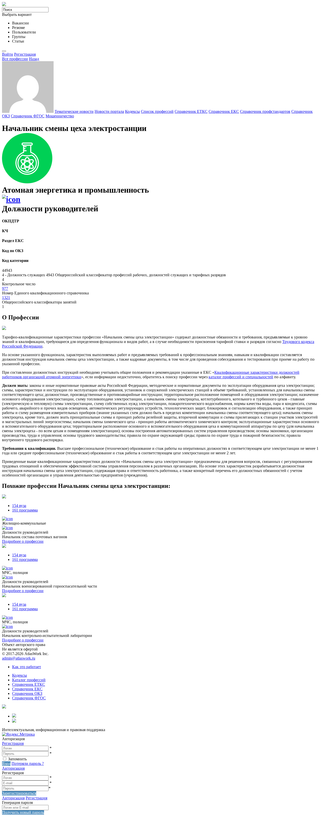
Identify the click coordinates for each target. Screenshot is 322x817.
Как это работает (26, 667)
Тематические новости (74, 111)
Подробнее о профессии (23, 541)
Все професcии (15, 59)
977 (5, 288)
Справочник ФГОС (28, 116)
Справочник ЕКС (224, 111)
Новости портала (109, 111)
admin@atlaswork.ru (18, 658)
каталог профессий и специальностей (241, 377)
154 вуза (19, 505)
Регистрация (25, 54)
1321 (6, 297)
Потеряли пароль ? (28, 763)
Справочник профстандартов (265, 111)
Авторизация (13, 768)
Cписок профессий (157, 111)
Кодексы (132, 111)
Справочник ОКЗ (27, 693)
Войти (7, 54)
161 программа (25, 510)
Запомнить (17, 759)
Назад (34, 59)
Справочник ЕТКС (191, 111)
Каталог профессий (29, 680)
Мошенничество (60, 116)
